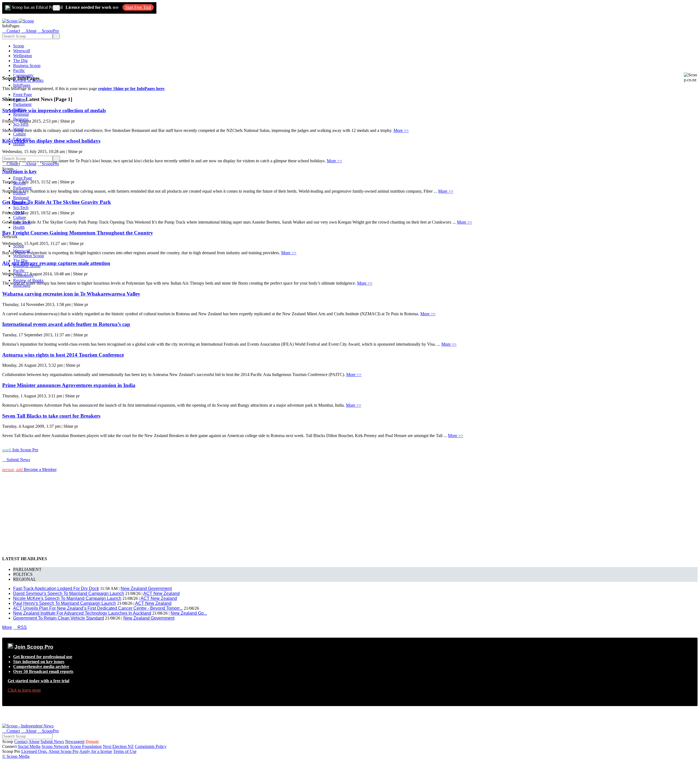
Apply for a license (95, 751)
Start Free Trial (138, 7)
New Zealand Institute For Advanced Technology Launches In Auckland (82, 613)
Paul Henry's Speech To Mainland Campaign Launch (64, 603)
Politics (19, 109)
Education (22, 139)
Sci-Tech (20, 124)
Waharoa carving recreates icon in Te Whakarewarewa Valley (71, 294)
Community (23, 75)
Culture (19, 134)
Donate (92, 741)
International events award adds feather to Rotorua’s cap (66, 324)
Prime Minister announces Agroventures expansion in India (68, 385)
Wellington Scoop (28, 255)
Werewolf (21, 50)
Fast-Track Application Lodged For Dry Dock (56, 588)
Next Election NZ (118, 746)
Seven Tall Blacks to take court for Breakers (51, 416)
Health (19, 143)
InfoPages (21, 85)
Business (20, 119)
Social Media (29, 746)
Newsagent (74, 741)
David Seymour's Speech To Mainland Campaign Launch (68, 593)
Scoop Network (55, 746)
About (33, 741)
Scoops (19, 99)
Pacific (19, 70)
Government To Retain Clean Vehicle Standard (58, 618)
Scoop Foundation (86, 746)
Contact (21, 741)
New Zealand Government (146, 588)
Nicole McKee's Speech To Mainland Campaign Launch (67, 598)
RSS (20, 627)
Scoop (18, 46)
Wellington (22, 55)
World (18, 129)
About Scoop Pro (63, 751)
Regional (21, 114)
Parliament (22, 104)
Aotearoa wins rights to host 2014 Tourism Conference (63, 355)
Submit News (52, 741)
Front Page (22, 94)
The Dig (20, 60)
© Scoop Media (16, 756)
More (7, 627)
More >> (401, 130)
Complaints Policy (151, 746)
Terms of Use (124, 751)
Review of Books (28, 80)
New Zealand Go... (189, 613)
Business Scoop (26, 65)
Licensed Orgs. (34, 751)
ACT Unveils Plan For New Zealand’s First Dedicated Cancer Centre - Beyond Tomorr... (98, 608)
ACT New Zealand (161, 593)
